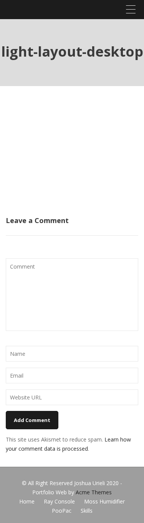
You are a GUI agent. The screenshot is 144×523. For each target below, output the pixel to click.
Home (27, 501)
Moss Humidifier (104, 501)
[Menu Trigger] (130, 9)
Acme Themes (94, 492)
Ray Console (59, 501)
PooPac (61, 510)
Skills (87, 510)
